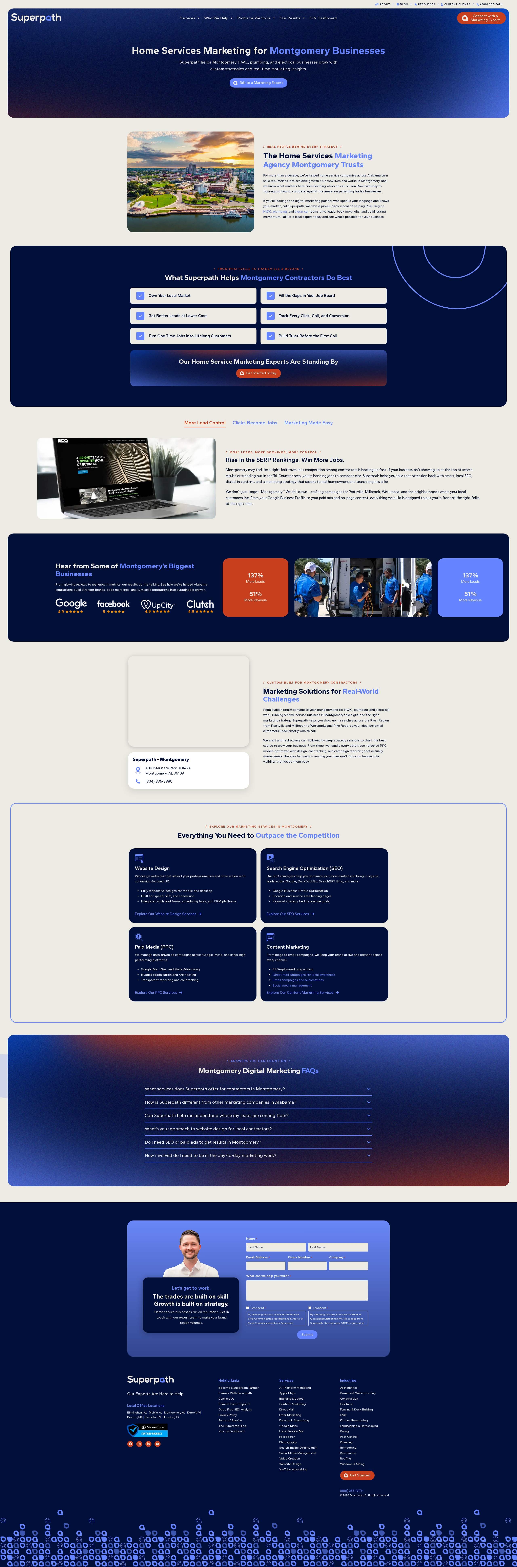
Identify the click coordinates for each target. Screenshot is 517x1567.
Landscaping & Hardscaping (359, 1426)
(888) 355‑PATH (351, 1491)
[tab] (205, 423)
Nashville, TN (153, 1417)
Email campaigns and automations (298, 980)
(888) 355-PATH (491, 4)
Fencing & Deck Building (356, 1409)
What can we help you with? (268, 1276)
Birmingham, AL (137, 1412)
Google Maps (288, 1426)
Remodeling (348, 1447)
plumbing (280, 211)
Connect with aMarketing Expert (485, 18)
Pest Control (348, 1437)
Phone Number (300, 1257)
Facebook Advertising (294, 1420)
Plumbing (346, 1442)
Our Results (290, 18)
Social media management (292, 985)
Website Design (290, 1464)
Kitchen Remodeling (354, 1420)
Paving (344, 1431)
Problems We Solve (254, 18)
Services (187, 18)
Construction (349, 1398)
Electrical (346, 1404)
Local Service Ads (291, 1431)
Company (337, 1257)
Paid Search (287, 1437)
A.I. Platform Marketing (295, 1388)
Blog (406, 4)
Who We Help (216, 18)
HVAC (267, 211)
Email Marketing (290, 1415)
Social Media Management (297, 1453)
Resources (428, 4)
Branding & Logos (291, 1398)
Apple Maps (287, 1393)
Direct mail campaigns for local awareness (304, 975)
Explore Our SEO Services (288, 914)
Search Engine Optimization (298, 1447)
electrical (301, 211)
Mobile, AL (155, 1412)
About (387, 4)
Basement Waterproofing (358, 1393)
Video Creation (289, 1458)
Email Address (258, 1257)
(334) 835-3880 (158, 781)
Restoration (348, 1453)
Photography (288, 1442)
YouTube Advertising (293, 1469)
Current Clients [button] (459, 4)
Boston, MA (135, 1417)
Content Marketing (292, 1404)
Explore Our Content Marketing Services (300, 993)
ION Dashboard (323, 18)
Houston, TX (171, 1417)
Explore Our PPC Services (156, 993)
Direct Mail (286, 1409)
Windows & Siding (352, 1464)
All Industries (348, 1388)
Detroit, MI (194, 1412)
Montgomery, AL (174, 1412)
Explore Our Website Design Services (165, 914)
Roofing (345, 1458)
